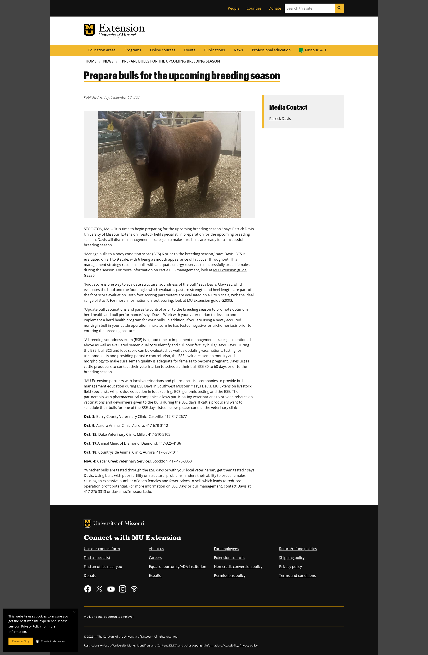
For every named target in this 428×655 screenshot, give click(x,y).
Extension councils (229, 557)
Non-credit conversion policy (238, 566)
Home (91, 61)
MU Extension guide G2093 (209, 300)
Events (189, 50)
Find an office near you (103, 566)
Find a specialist (97, 557)
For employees (226, 548)
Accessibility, (230, 645)
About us (156, 548)
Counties (254, 8)
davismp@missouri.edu (131, 491)
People (233, 8)
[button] (50, 641)
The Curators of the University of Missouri (124, 636)
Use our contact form (102, 548)
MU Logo (87, 523)
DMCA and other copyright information (195, 645)
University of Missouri (118, 524)
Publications (214, 50)
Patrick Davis (280, 118)
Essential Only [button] (20, 641)
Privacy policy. (249, 645)
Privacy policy (290, 566)
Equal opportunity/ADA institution (177, 566)
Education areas (101, 50)
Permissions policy (229, 575)
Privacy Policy (31, 626)
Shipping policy (292, 557)
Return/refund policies (298, 548)
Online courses (162, 50)
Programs (132, 50)
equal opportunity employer (115, 617)
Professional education (271, 50)
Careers (155, 557)
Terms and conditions (297, 575)
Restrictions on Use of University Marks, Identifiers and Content (126, 645)
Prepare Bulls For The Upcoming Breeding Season (171, 61)
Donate (275, 8)
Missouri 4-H (315, 50)
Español (155, 575)
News (238, 50)
